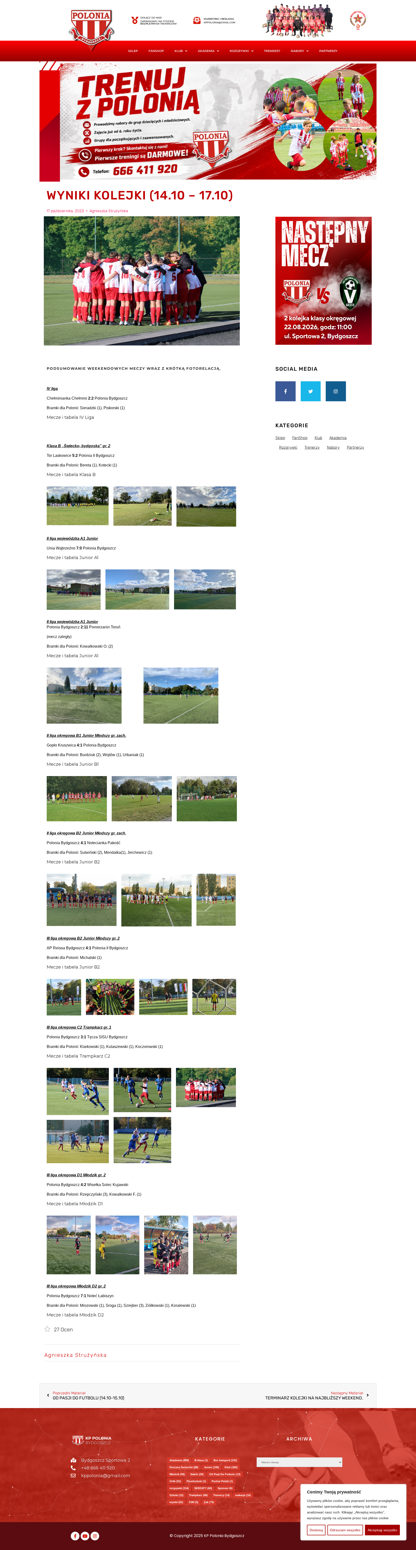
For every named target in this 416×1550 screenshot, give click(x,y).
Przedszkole (196, 1481)
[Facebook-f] (285, 391)
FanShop (156, 51)
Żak (209, 1502)
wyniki (176, 1502)
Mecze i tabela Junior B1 (73, 764)
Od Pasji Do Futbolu (224, 1474)
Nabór (197, 1474)
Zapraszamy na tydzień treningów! (158, 22)
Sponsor (225, 1488)
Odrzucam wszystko (345, 1530)
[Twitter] (311, 391)
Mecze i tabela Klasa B (71, 474)
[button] (181, 51)
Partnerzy (328, 51)
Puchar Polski (222, 1481)
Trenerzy (272, 51)
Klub (231, 1467)
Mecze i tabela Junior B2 (73, 862)
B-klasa (201, 1460)
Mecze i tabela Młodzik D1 (75, 1203)
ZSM (193, 1502)
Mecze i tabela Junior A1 (72, 557)
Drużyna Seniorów (183, 1467)
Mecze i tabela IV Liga (70, 417)
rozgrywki (179, 1488)
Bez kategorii (225, 1460)
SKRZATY (203, 1488)
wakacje (243, 1495)
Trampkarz (198, 1495)
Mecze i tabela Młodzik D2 (75, 1315)
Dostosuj (316, 1530)
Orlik (175, 1481)
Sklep (133, 51)
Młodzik (177, 1474)
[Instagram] (336, 391)
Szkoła (176, 1495)
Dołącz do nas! (151, 17)
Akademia (206, 51)
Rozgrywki (239, 51)
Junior (211, 1467)
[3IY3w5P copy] (98, 31)
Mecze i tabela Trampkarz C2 (78, 1056)
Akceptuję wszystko (382, 1530)
